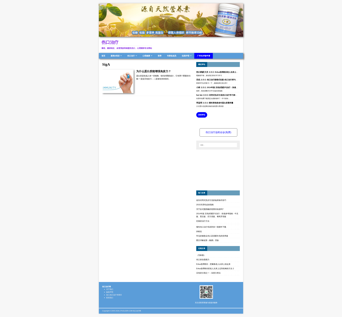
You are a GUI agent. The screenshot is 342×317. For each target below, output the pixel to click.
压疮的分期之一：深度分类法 (208, 273)
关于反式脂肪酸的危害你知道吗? (210, 209)
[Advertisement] (216, 169)
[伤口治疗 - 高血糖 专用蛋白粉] (171, 35)
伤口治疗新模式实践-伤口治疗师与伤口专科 (225, 80)
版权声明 (109, 292)
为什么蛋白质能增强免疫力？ (153, 71)
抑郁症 (199, 231)
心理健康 (146, 56)
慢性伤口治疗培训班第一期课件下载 (211, 227)
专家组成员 (171, 56)
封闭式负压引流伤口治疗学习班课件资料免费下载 (229, 95)
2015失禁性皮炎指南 (205, 205)
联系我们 (109, 298)
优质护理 (185, 56)
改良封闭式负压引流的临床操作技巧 (211, 200)
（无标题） (201, 255)
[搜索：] (218, 145)
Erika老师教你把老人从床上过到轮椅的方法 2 (215, 268)
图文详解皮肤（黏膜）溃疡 (207, 240)
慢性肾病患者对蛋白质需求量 (221, 103)
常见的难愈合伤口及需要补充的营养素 (212, 236)
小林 (198, 87)
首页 (103, 56)
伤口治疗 (131, 56)
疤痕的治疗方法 (202, 221)
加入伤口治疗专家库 (114, 295)
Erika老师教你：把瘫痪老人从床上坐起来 (213, 264)
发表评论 (201, 115)
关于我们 (109, 289)
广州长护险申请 (203, 56)
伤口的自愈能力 (202, 259)
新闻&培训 (115, 56)
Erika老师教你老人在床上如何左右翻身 (231, 72)
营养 (160, 56)
